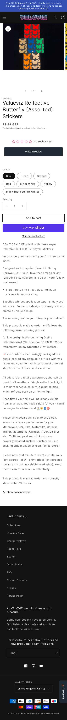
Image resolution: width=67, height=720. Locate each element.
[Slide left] (25, 91)
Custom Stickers (17, 580)
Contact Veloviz (16, 540)
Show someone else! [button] (19, 492)
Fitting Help (14, 548)
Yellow (48, 183)
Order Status (15, 564)
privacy (11, 587)
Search (11, 556)
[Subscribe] (56, 653)
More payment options (33, 236)
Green (24, 175)
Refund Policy (15, 595)
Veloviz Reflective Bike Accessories (28, 713)
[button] (4, 17)
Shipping (19, 128)
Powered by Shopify (51, 713)
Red (8, 183)
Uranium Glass (15, 533)
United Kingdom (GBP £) (31, 688)
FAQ (9, 572)
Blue (9, 175)
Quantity (7, 199)
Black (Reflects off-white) (22, 191)
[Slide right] (41, 91)
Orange (41, 175)
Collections (13, 525)
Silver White (27, 183)
